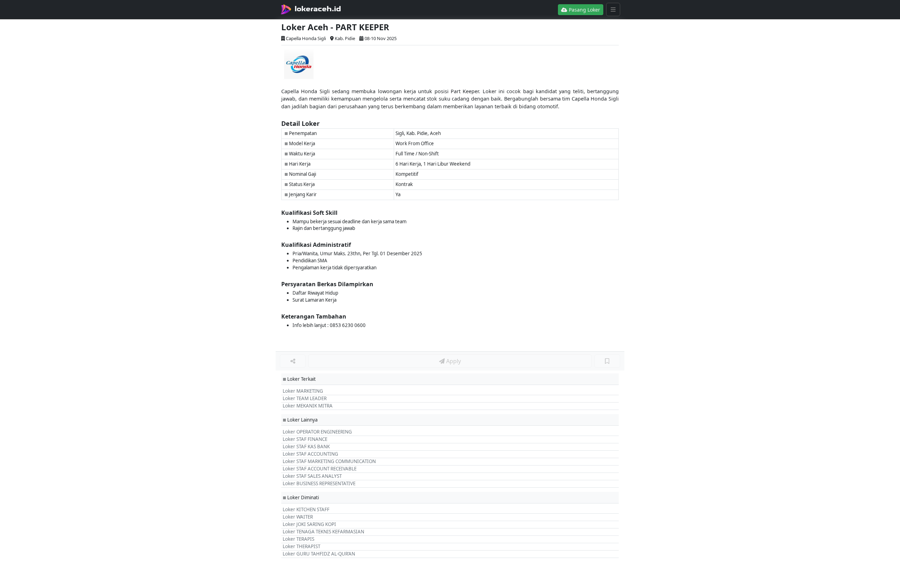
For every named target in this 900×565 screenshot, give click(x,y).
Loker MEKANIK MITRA (308, 406)
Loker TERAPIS (298, 539)
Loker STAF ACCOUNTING (310, 454)
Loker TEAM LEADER (305, 398)
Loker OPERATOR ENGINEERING (317, 432)
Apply (453, 361)
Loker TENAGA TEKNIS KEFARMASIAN (323, 531)
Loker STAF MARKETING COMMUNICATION (329, 461)
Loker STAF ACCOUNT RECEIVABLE (319, 469)
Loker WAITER (298, 517)
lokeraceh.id (318, 9)
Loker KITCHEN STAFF (306, 509)
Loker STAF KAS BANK (306, 446)
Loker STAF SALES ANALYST (312, 476)
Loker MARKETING (303, 391)
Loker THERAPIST (301, 546)
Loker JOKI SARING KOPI (309, 524)
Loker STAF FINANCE (305, 439)
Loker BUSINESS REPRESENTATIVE (319, 483)
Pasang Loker (583, 9)
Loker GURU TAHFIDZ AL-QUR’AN (319, 554)
